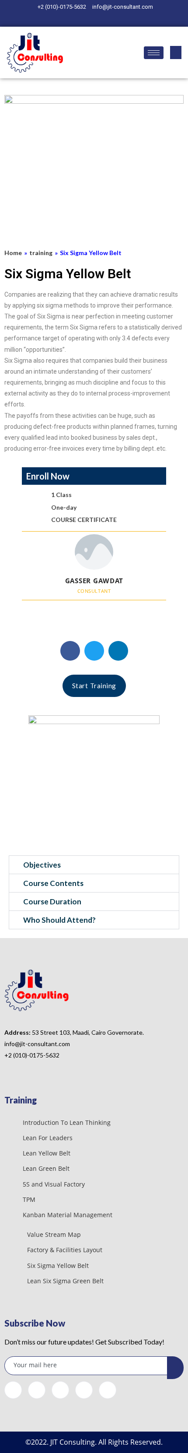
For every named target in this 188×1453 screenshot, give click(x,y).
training (40, 252)
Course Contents (53, 883)
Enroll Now (48, 476)
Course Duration (52, 901)
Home (13, 252)
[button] (70, 651)
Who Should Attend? (59, 919)
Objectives (42, 864)
